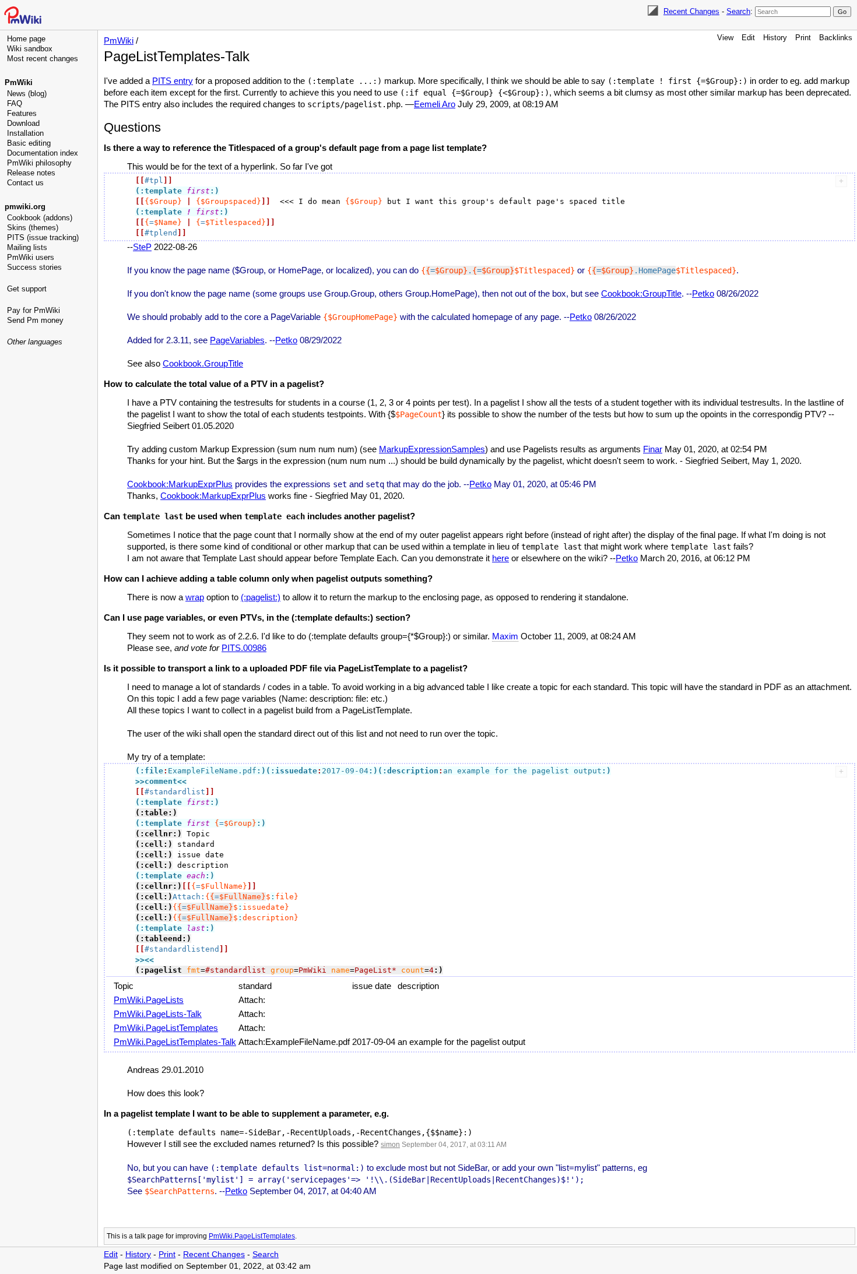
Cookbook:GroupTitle (641, 293)
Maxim (505, 636)
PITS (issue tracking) (43, 237)
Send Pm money (35, 320)
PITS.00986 (244, 648)
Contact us (25, 182)
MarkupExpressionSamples (432, 449)
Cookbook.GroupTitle (203, 363)
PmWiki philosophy (39, 163)
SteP (142, 247)
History (775, 37)
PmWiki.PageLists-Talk (158, 1014)
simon (390, 1145)
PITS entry (172, 81)
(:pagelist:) (260, 597)
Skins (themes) (32, 227)
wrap (194, 597)
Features (22, 113)
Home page (26, 38)
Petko (703, 293)
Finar (652, 449)
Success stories (34, 267)
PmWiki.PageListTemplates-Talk (175, 1042)
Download (23, 123)
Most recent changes (42, 58)
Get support (27, 288)
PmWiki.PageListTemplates (166, 1028)
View (725, 37)
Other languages (34, 341)
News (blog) (27, 93)
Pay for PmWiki (33, 310)
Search (738, 11)
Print (803, 37)
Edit (748, 37)
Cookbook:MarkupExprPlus (180, 484)
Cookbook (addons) (39, 217)
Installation (25, 133)
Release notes (31, 172)
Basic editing (29, 143)
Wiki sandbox (29, 48)
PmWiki (19, 82)
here (500, 558)
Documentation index (42, 153)
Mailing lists (27, 247)
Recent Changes (691, 11)
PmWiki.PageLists (149, 1000)
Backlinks (835, 37)
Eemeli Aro (434, 104)
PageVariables (237, 340)
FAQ (14, 103)
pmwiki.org (25, 206)
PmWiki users (30, 257)
